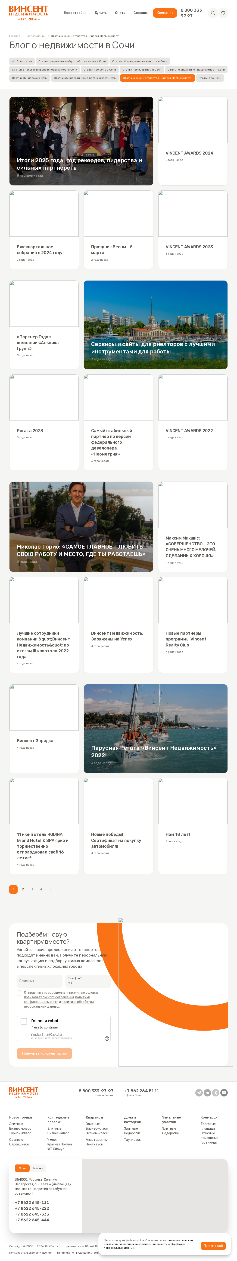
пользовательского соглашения (49, 997)
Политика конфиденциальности (78, 1252)
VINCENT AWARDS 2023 (189, 246)
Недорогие (132, 1133)
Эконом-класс (20, 1133)
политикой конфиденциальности (145, 1244)
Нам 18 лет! (178, 834)
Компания (165, 13)
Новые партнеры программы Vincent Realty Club (186, 639)
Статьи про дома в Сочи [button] (100, 69)
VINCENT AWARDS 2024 (189, 153)
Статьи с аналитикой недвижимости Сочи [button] (196, 69)
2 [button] (23, 889)
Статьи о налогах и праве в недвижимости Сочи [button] (44, 69)
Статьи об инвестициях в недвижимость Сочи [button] (85, 78)
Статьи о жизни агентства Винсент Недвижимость (85, 36)
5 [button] (51, 889)
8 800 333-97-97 (96, 1091)
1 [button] (13, 889)
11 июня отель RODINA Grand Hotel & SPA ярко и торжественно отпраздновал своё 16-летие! (43, 846)
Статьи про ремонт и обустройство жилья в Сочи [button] (72, 61)
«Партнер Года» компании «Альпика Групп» (38, 342)
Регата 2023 (30, 430)
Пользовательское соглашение (30, 1252)
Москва (38, 1168)
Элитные (16, 1124)
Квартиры (94, 1117)
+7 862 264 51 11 (142, 1091)
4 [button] (41, 889)
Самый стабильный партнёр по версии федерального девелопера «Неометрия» (111, 442)
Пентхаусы (94, 1144)
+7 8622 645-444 (32, 1220)
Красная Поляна (59, 1144)
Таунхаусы (132, 1140)
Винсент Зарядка (35, 740)
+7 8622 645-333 (32, 1214)
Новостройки (75, 13)
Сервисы (141, 13)
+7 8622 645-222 (32, 1208)
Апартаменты (97, 1140)
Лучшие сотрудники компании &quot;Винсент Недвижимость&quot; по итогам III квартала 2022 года (43, 645)
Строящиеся (19, 1144)
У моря (52, 1140)
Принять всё (213, 1246)
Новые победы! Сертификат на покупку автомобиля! (116, 840)
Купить (101, 13)
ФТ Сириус (55, 1149)
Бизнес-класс (20, 1129)
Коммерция (210, 1117)
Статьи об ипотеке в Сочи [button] (29, 78)
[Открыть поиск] (213, 13)
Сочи (22, 1168)
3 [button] (32, 889)
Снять (120, 13)
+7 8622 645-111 (32, 1202)
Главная (14, 36)
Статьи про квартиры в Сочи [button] (141, 69)
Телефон (74, 978)
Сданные (16, 1140)
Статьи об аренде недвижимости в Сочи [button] (139, 61)
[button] (223, 13)
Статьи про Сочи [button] (210, 78)
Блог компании (35, 36)
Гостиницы (209, 1143)
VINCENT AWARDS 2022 (189, 430)
